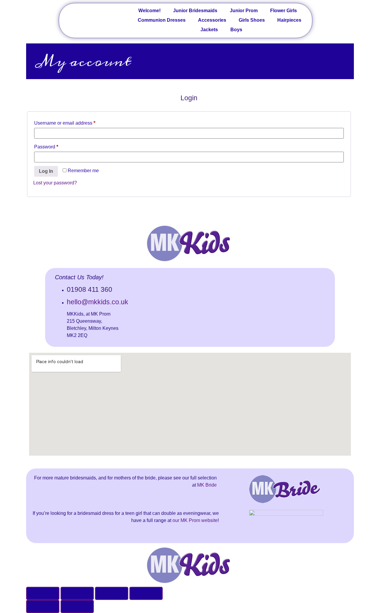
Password (55, 145)
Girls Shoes (252, 20)
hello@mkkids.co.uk (97, 302)
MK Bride (207, 484)
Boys (236, 29)
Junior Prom (244, 10)
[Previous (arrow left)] (42, 606)
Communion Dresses (162, 20)
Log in (46, 171)
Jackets (209, 29)
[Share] (77, 593)
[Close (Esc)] (42, 593)
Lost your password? (55, 182)
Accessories (212, 20)
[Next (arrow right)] (77, 606)
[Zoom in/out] (146, 593)
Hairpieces (289, 20)
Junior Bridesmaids (195, 10)
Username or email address (74, 122)
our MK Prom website (195, 520)
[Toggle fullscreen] (111, 593)
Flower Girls (283, 10)
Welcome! (149, 10)
